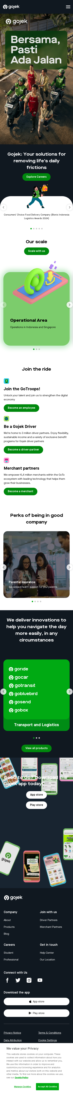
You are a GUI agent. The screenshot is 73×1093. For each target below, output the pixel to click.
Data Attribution (13, 1040)
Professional (11, 959)
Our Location (47, 959)
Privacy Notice (12, 1033)
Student (8, 952)
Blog (6, 933)
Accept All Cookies (47, 1086)
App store (38, 1001)
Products (9, 927)
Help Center (47, 952)
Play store (38, 1013)
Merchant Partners (51, 927)
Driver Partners (48, 920)
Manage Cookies (22, 1086)
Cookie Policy (21, 1077)
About (7, 920)
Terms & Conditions (49, 1033)
